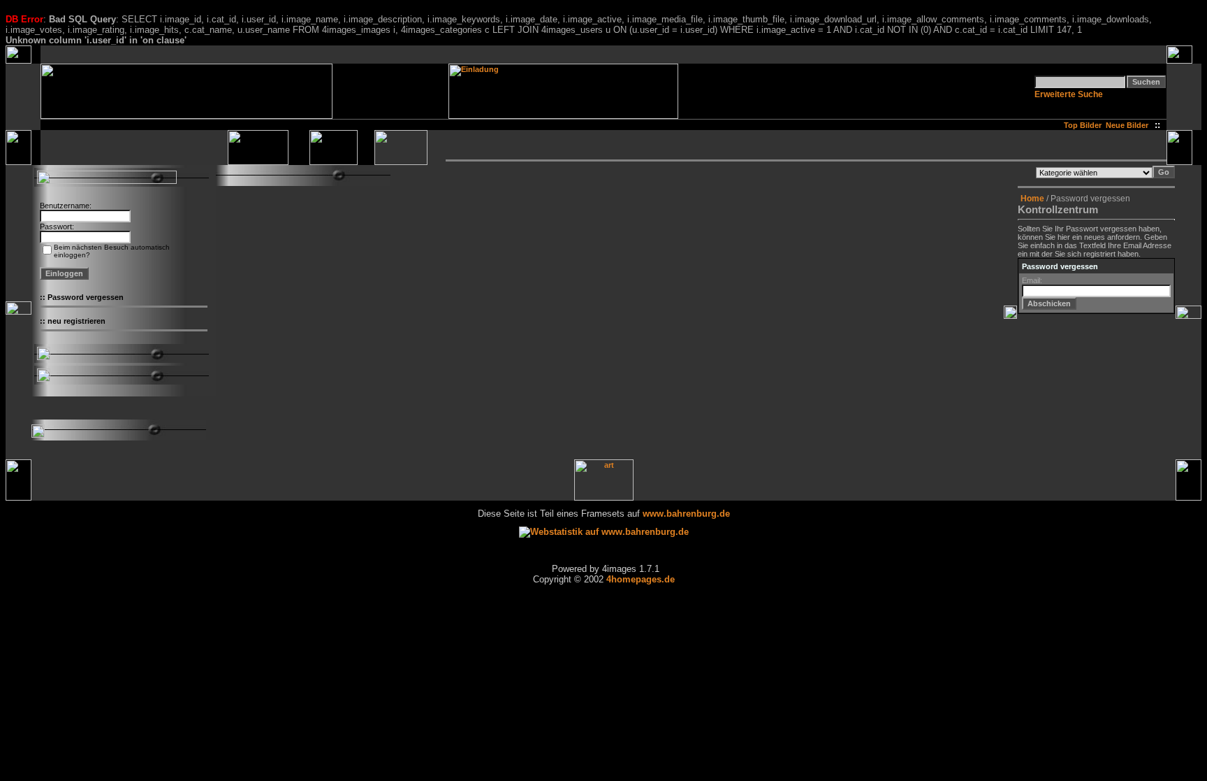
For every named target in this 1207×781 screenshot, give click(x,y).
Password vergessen (85, 297)
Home (1032, 198)
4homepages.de (640, 579)
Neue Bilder (1129, 125)
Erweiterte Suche (1068, 94)
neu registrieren (76, 321)
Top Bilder (1083, 125)
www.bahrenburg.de (686, 513)
